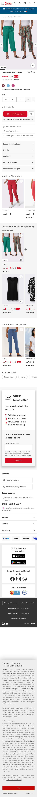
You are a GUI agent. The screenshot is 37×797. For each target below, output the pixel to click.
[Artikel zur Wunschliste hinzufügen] (31, 113)
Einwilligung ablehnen (10, 793)
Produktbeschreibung (11, 144)
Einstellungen (29, 793)
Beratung (6, 530)
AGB (22, 603)
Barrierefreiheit (13, 608)
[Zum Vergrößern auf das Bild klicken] (32, 65)
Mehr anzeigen (26, 455)
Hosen (10, 17)
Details (6, 150)
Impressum (25, 608)
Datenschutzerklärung (14, 780)
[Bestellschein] (24, 3)
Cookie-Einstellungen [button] (18, 618)
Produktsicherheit (10, 162)
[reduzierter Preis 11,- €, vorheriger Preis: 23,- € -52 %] (13, 342)
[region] (18, 728)
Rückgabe (7, 156)
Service (5, 524)
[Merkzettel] (29, 3)
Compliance (25, 613)
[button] (2, 3)
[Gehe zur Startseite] (8, 3)
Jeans (23, 377)
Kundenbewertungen (11, 168)
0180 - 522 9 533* (11, 503)
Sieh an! (5, 517)
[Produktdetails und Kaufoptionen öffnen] (21, 259)
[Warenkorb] (34, 3)
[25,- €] (13, 193)
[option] (3, 85)
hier (10, 699)
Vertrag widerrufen (10, 603)
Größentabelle (9, 107)
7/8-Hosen (17, 17)
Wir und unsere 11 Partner (11, 669)
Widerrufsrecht (13, 613)
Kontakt (5, 473)
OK (18, 788)
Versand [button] (16, 79)
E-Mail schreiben (11, 481)
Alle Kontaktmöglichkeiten (16, 487)
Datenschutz (30, 603)
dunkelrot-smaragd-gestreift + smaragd (16, 89)
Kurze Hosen (9, 377)
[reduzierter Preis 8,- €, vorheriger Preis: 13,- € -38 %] (13, 289)
